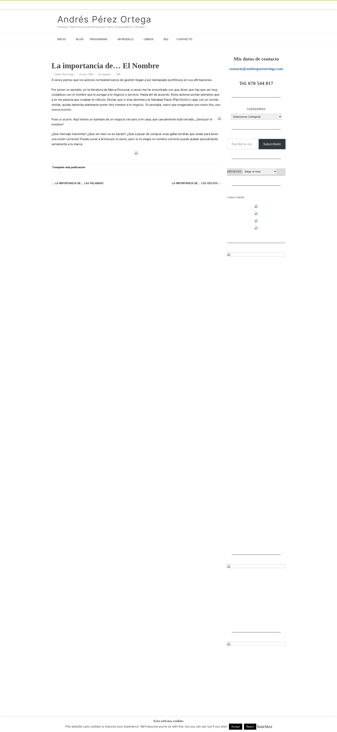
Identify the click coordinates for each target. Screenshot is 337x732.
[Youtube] (250, 5)
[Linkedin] (266, 5)
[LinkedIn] (202, 167)
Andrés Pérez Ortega (104, 19)
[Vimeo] (243, 5)
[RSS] (282, 5)
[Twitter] (227, 5)
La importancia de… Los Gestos (196, 183)
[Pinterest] (186, 167)
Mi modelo (126, 39)
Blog (80, 39)
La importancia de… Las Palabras (77, 183)
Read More (264, 726)
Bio (166, 39)
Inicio (61, 39)
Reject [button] (250, 726)
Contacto (184, 39)
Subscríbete (272, 144)
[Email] (274, 5)
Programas (98, 39)
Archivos (234, 171)
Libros (148, 39)
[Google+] (194, 167)
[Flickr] (235, 5)
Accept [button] (235, 726)
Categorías (256, 109)
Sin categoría (104, 74)
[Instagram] (258, 5)
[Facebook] (219, 5)
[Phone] (211, 5)
